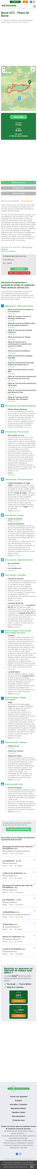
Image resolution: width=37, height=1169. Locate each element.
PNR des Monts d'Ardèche (19, 136)
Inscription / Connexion (18, 1104)
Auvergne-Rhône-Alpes (25, 20)
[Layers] (32, 69)
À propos (15, 2)
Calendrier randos (18, 1112)
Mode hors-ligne (19, 193)
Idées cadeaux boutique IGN (19, 273)
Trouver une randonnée (18, 1097)
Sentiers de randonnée (10, 20)
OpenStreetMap (26, 110)
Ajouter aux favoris (18, 182)
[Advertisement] (18, 45)
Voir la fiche (18, 117)
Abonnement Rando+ (18, 1108)
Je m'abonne (18, 1001)
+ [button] (3, 68)
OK (32, 1167)
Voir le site (11, 313)
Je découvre (19, 269)
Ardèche (3, 22)
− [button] (3, 71)
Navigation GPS (18, 188)
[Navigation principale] (34, 6)
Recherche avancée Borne (19, 829)
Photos (10, 473)
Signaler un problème (8, 251)
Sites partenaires (18, 1116)
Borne (9, 22)
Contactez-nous (19, 1120)
